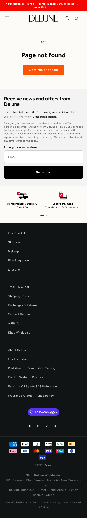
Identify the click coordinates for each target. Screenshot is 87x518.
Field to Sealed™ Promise (25, 377)
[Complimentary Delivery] (42, 215)
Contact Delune (19, 314)
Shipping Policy (18, 296)
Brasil (43, 485)
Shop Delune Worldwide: (43, 475)
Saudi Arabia (57, 490)
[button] (8, 18)
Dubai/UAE (28, 490)
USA (28, 480)
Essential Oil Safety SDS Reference (32, 386)
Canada (39, 480)
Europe (17, 480)
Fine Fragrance (18, 260)
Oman (50, 495)
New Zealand (70, 480)
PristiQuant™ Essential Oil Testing (31, 368)
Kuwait (73, 490)
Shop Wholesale (19, 332)
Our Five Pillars (18, 359)
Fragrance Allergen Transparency (31, 396)
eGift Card (15, 323)
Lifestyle (14, 269)
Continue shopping (43, 70)
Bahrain (38, 495)
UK (8, 480)
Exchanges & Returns (22, 305)
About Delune (17, 350)
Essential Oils (17, 233)
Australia (52, 480)
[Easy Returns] (46, 215)
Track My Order (18, 287)
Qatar (42, 490)
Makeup (13, 251)
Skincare (14, 242)
